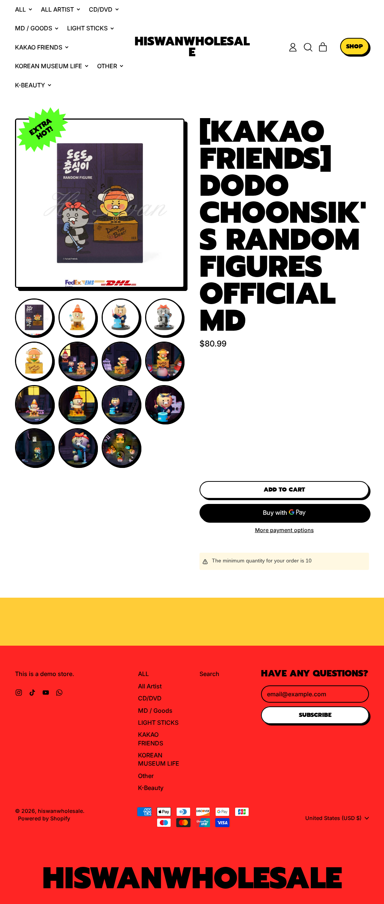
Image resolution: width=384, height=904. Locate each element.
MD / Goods (155, 710)
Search (209, 674)
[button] (308, 47)
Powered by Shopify (44, 818)
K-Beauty (151, 788)
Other (146, 776)
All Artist (150, 686)
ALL (143, 674)
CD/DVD (150, 698)
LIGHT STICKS (158, 722)
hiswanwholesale (192, 47)
